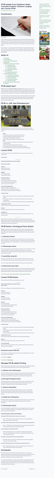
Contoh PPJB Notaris (8, 70)
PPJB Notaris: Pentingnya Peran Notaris (11, 63)
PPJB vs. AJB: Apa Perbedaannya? (10, 60)
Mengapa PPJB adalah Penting (10, 73)
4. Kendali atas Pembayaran (12, 79)
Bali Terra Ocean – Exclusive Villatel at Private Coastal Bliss (44, 16)
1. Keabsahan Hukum (11, 65)
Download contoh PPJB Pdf (12, 72)
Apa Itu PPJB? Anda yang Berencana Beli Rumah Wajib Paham (18, 274)
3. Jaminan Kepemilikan (11, 77)
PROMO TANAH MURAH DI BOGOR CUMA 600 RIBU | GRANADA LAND (44, 27)
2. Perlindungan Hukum (11, 66)
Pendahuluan (6, 58)
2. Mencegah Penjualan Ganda (13, 76)
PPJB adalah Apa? (7, 59)
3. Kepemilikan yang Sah (11, 67)
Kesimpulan (6, 83)
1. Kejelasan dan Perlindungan (12, 74)
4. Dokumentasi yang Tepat (12, 69)
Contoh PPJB (6, 62)
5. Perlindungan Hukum (11, 80)
